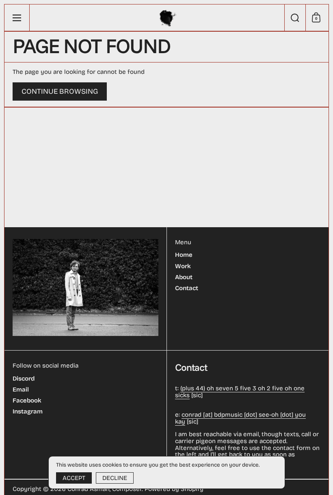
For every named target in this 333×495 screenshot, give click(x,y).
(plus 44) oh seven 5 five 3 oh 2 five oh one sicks (240, 392)
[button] (294, 17)
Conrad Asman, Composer (104, 489)
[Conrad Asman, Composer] (166, 18)
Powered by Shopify (174, 489)
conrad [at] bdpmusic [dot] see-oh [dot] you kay (240, 418)
